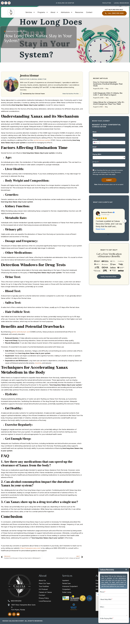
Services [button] (28, 12)
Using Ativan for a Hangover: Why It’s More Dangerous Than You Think (108, 103)
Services (67, 575)
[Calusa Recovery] (19, 586)
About (43, 575)
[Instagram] (5, 3)
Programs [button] (41, 12)
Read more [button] (100, 229)
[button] (93, 221)
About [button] (53, 12)
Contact (89, 12)
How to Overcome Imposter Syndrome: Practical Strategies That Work (107, 84)
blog (107, 88)
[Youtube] (9, 3)
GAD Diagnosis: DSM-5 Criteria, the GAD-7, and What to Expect (107, 94)
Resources (79, 12)
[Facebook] (2, 3)
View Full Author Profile (71, 94)
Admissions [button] (65, 12)
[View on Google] (98, 213)
